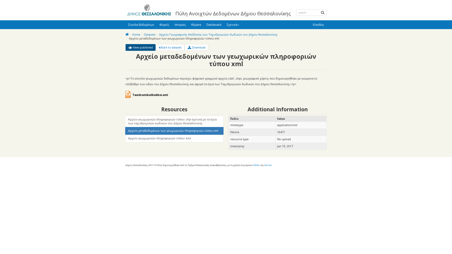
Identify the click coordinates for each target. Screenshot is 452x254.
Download (198, 47)
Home (136, 35)
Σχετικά (232, 25)
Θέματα (196, 25)
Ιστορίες (180, 25)
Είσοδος (318, 25)
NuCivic (268, 165)
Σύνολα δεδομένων (141, 25)
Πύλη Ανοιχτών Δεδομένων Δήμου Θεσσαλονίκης (233, 13)
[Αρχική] (148, 11)
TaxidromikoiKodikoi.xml (150, 95)
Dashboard (213, 25)
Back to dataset (171, 47)
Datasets (150, 35)
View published (144, 48)
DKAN (256, 165)
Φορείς (164, 25)
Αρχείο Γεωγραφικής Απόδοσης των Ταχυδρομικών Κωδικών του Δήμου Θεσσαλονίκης (218, 35)
